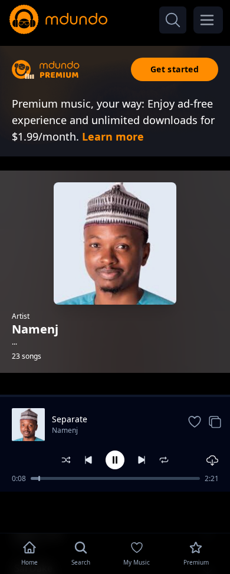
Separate (69, 419)
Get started (174, 69)
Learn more (113, 136)
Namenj (65, 430)
